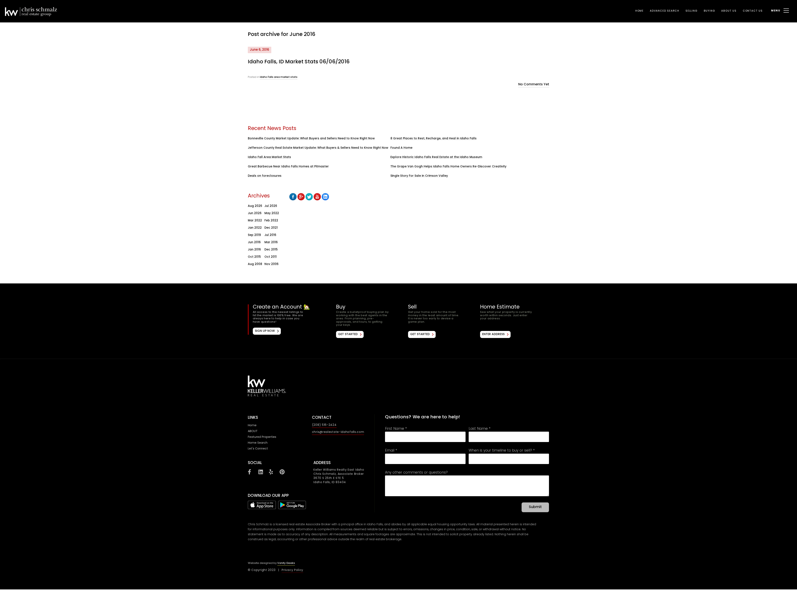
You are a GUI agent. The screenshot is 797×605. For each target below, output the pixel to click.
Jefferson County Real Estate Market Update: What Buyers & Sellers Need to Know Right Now (318, 148)
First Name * (396, 429)
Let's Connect (258, 448)
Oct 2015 (254, 257)
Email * (391, 451)
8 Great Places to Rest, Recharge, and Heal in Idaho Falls (433, 138)
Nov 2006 (271, 264)
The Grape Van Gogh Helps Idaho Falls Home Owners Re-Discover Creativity (448, 166)
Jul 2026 (270, 206)
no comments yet (533, 84)
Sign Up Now (265, 331)
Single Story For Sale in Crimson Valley (419, 176)
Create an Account (284, 319)
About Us (728, 11)
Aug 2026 (255, 206)
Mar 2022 (255, 220)
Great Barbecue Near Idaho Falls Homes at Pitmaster (288, 166)
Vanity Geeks (286, 563)
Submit (535, 507)
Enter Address (493, 334)
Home (639, 11)
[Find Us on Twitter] (309, 196)
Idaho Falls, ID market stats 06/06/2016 (299, 62)
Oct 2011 (270, 257)
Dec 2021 (271, 227)
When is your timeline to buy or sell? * (502, 451)
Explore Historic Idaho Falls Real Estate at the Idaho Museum (436, 157)
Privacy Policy (292, 570)
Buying (709, 11)
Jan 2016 (254, 249)
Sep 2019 (254, 235)
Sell (442, 321)
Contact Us (753, 11)
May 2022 (271, 213)
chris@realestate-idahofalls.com (338, 432)
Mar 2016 (271, 242)
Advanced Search (664, 11)
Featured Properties (262, 437)
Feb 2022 (271, 220)
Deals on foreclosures (264, 176)
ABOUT (253, 431)
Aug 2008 (255, 264)
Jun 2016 (254, 242)
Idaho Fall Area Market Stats (269, 157)
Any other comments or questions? (416, 473)
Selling (692, 11)
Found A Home (401, 148)
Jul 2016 (270, 235)
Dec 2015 (271, 249)
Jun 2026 (255, 213)
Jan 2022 (255, 227)
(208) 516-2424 (324, 425)
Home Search (258, 443)
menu (775, 11)
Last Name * (479, 429)
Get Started (348, 334)
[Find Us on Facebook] (293, 196)
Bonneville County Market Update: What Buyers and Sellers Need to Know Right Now (311, 138)
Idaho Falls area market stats (278, 77)
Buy (370, 321)
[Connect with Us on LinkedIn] (325, 196)
